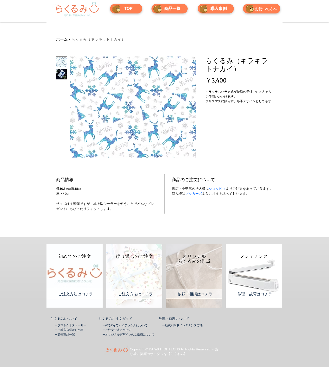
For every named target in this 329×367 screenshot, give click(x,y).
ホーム (62, 39)
